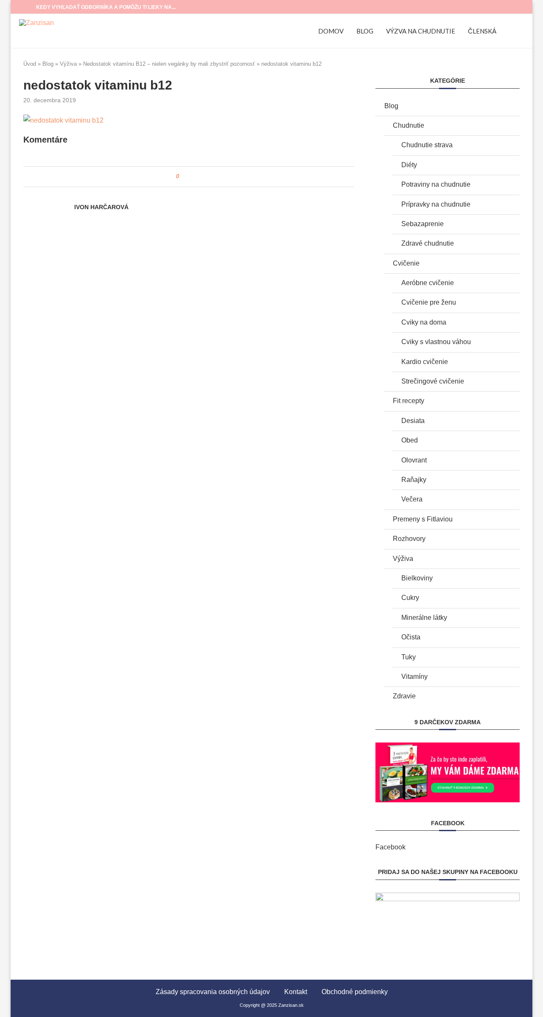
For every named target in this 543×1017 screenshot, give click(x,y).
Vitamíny (414, 676)
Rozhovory (409, 538)
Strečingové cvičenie (432, 381)
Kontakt (295, 991)
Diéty (409, 164)
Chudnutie (408, 125)
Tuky (408, 657)
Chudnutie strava (427, 144)
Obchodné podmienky (355, 991)
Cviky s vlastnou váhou (436, 341)
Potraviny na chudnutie (435, 184)
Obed (409, 440)
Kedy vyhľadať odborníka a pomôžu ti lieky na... (106, 7)
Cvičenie (406, 263)
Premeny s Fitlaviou (423, 519)
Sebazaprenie (422, 223)
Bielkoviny (417, 578)
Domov (331, 31)
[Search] (519, 31)
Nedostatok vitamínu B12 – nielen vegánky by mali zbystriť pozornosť (169, 64)
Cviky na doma (423, 322)
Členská (482, 31)
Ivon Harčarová (101, 207)
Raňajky (413, 479)
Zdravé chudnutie (427, 243)
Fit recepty (408, 400)
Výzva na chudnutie (420, 31)
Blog (364, 31)
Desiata (413, 420)
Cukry (410, 597)
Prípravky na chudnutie (435, 204)
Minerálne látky (424, 617)
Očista (410, 637)
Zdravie (404, 696)
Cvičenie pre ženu (428, 302)
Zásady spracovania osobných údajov (213, 991)
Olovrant (414, 460)
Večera (412, 499)
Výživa (68, 64)
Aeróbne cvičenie (427, 282)
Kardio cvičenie (424, 361)
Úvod (29, 64)
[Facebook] (505, 7)
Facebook (390, 847)
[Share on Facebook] (188, 176)
